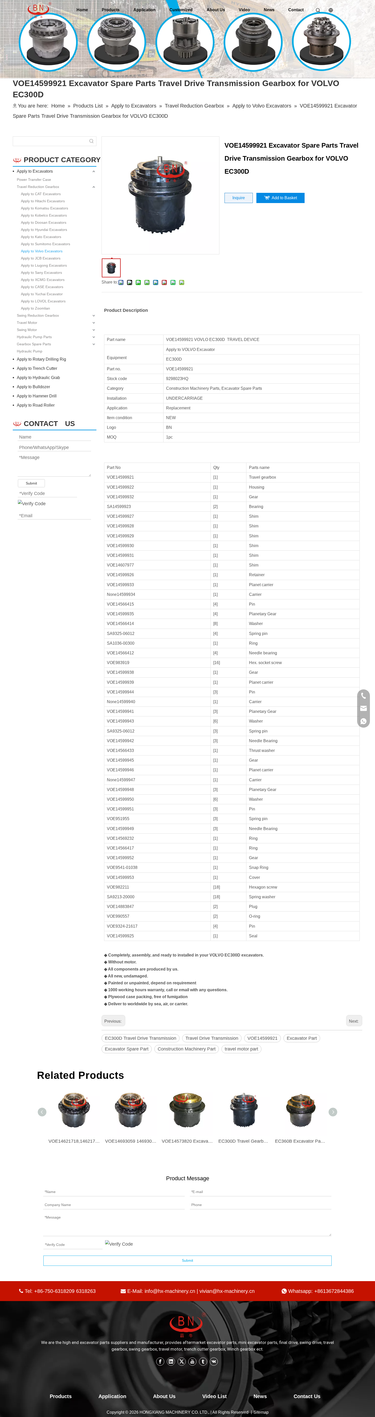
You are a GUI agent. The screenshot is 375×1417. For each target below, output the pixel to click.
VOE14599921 (262, 1038)
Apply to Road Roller (36, 405)
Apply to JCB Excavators (40, 258)
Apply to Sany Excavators (41, 272)
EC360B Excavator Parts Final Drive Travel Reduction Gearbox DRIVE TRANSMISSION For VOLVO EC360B (301, 1141)
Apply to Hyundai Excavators (44, 230)
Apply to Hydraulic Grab (38, 377)
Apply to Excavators (35, 171)
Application (144, 10)
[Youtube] (192, 1361)
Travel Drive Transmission (211, 1038)
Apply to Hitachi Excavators (43, 201)
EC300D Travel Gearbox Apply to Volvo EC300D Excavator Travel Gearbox (244, 1141)
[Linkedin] (171, 1361)
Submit (31, 483)
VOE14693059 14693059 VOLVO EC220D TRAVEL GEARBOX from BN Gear (131, 1141)
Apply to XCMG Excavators (43, 280)
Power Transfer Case (34, 180)
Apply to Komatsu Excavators (44, 208)
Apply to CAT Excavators (41, 194)
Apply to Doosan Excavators (43, 222)
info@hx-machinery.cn (170, 1291)
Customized (181, 10)
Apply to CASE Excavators (42, 287)
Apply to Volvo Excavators (41, 251)
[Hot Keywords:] (91, 141)
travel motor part (241, 1049)
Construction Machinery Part (187, 1049)
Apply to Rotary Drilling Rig (41, 359)
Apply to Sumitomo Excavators (45, 244)
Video (244, 10)
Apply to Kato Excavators (41, 237)
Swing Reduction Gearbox (38, 315)
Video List (214, 1396)
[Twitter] (182, 1361)
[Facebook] (160, 1361)
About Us (216, 10)
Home (82, 10)
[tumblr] (203, 1361)
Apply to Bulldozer (33, 387)
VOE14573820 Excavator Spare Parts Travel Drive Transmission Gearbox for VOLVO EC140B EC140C (187, 1141)
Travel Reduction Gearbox (38, 187)
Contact (296, 10)
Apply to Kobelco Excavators (44, 215)
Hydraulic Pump (29, 351)
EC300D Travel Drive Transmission (140, 1038)
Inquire (238, 198)
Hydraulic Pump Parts (34, 337)
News (269, 10)
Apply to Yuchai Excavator (42, 294)
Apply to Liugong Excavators (44, 265)
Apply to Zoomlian (35, 308)
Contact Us (307, 1396)
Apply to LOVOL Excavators (43, 301)
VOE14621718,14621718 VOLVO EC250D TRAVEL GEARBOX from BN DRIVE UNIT (74, 1141)
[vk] (214, 1361)
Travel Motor (27, 323)
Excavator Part (302, 1038)
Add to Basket (284, 198)
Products (111, 10)
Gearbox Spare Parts (34, 344)
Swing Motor (27, 330)
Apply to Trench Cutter (37, 368)
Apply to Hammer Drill (37, 396)
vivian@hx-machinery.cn (227, 1291)
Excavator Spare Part (126, 1049)
